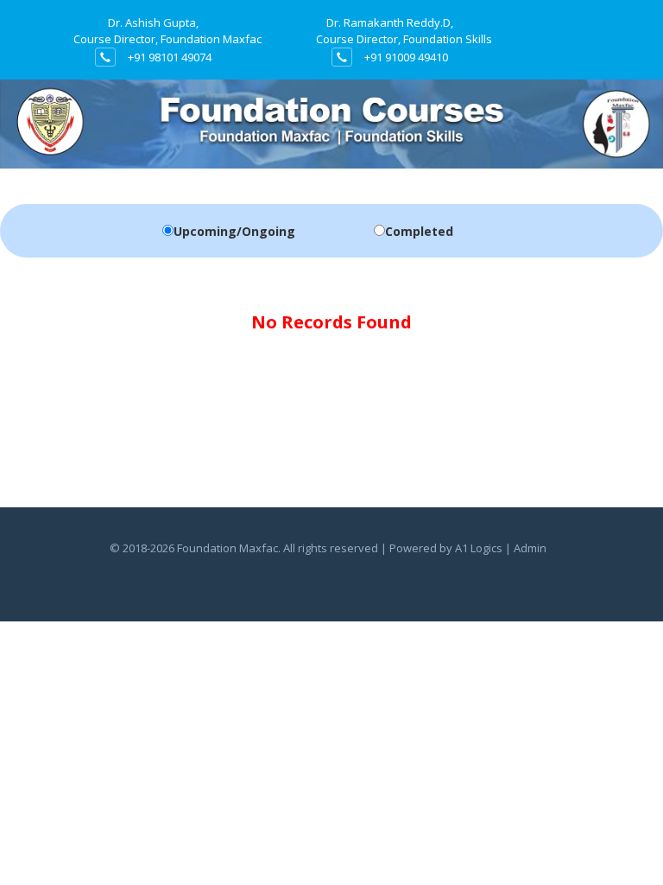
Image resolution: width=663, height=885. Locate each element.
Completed (419, 231)
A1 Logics (478, 548)
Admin (530, 548)
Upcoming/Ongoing (234, 231)
